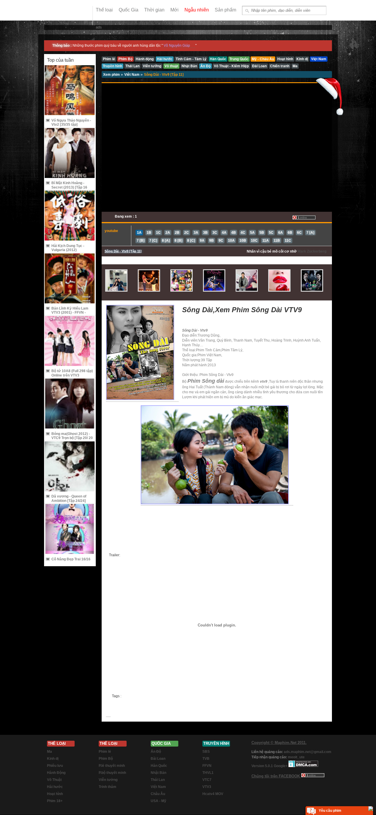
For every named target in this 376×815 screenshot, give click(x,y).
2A (167, 233)
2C (186, 233)
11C (288, 240)
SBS (206, 752)
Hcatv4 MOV (212, 794)
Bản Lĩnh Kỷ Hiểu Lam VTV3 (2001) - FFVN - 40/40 (67, 312)
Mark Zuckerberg (312, 251)
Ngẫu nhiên (196, 9)
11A (265, 240)
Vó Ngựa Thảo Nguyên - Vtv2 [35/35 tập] (68, 122)
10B (242, 240)
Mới (174, 9)
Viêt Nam (132, 75)
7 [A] (310, 233)
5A (252, 233)
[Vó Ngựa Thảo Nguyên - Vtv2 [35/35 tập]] (70, 91)
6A (280, 233)
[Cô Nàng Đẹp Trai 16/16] (70, 529)
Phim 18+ (55, 801)
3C (214, 233)
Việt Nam (158, 787)
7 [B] (141, 240)
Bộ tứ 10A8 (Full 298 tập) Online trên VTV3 (69, 373)
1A (139, 233)
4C (243, 233)
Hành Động (56, 773)
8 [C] (191, 240)
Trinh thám (107, 787)
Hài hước (55, 787)
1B (149, 233)
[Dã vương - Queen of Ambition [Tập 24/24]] (70, 467)
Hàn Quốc (159, 766)
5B (261, 233)
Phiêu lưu (55, 766)
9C (221, 240)
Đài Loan (158, 759)
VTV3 (206, 787)
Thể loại (104, 9)
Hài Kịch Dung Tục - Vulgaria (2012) (65, 248)
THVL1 (208, 773)
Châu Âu (158, 794)
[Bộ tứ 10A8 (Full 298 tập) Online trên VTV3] (70, 341)
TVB (205, 759)
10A (231, 240)
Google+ (281, 766)
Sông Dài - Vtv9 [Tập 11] (164, 75)
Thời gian (154, 9)
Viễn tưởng (108, 780)
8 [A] (166, 240)
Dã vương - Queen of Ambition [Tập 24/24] (66, 498)
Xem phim (112, 75)
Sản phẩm (225, 9)
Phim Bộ (106, 759)
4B (233, 233)
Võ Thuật (54, 780)
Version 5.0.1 (262, 766)
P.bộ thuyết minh (112, 773)
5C (271, 233)
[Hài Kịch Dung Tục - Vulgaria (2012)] (70, 216)
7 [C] (153, 240)
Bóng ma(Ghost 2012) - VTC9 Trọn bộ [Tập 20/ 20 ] (69, 438)
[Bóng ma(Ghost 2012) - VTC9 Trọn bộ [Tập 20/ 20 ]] (70, 404)
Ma (49, 752)
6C (299, 233)
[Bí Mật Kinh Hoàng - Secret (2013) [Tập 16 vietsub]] (70, 153)
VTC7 (207, 780)
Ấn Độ (156, 752)
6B (290, 233)
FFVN (207, 766)
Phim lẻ (105, 752)
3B (205, 233)
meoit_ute (296, 757)
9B (211, 240)
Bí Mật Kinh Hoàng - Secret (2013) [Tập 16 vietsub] (66, 187)
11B (276, 240)
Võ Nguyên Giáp (177, 45)
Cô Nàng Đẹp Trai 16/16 (68, 559)
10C (254, 240)
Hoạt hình (55, 794)
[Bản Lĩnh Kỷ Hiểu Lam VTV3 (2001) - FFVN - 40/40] (70, 279)
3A (196, 233)
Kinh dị (52, 759)
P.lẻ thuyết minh (112, 766)
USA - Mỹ (158, 801)
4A (224, 233)
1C (158, 233)
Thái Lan (158, 780)
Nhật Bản (158, 773)
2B (177, 233)
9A (202, 240)
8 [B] (178, 240)
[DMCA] (303, 766)
